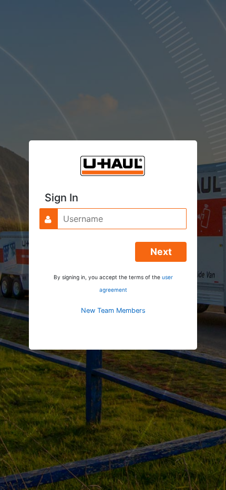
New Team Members (113, 310)
